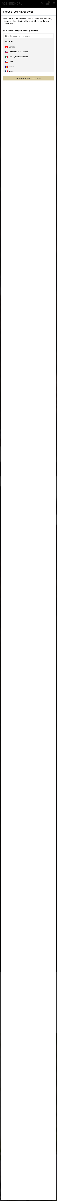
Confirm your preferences (28, 78)
